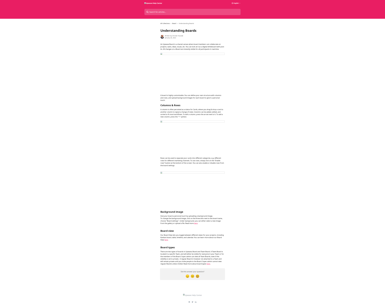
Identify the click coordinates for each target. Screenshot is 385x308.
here (196, 223)
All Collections (165, 23)
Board (174, 23)
